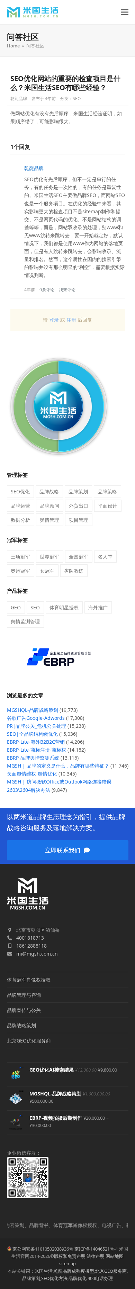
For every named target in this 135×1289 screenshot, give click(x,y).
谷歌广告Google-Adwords (36, 718)
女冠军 (47, 570)
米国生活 (44, 1271)
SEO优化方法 (54, 1278)
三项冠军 (20, 556)
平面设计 (107, 505)
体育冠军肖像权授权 (29, 979)
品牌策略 (107, 491)
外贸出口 (78, 505)
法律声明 (96, 1256)
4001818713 (30, 937)
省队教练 (73, 570)
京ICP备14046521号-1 (96, 1249)
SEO (77, 98)
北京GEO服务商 (111, 1271)
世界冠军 (49, 556)
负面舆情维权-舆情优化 (32, 773)
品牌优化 (78, 1278)
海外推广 (98, 607)
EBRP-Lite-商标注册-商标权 (36, 749)
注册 (71, 319)
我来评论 (67, 290)
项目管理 (78, 520)
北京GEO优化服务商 (29, 1040)
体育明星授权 (64, 607)
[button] (124, 12)
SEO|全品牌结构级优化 (32, 734)
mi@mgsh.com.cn (37, 953)
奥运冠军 (20, 570)
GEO (16, 607)
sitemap (67, 1263)
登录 (54, 319)
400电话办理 (100, 1278)
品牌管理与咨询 (24, 995)
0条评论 (46, 290)
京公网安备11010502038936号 (42, 1249)
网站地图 (115, 1256)
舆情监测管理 (25, 621)
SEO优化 (20, 491)
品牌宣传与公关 (24, 1010)
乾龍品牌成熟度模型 (74, 1271)
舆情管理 (49, 520)
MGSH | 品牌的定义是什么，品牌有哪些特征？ (58, 765)
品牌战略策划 (21, 1025)
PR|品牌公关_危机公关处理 (36, 726)
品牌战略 (49, 491)
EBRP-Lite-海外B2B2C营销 (36, 742)
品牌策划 (78, 491)
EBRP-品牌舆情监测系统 (33, 757)
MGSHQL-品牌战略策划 (32, 710)
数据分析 (20, 520)
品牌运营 (20, 505)
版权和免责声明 (70, 1256)
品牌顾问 (49, 505)
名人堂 (105, 556)
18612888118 (31, 945)
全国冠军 (78, 556)
